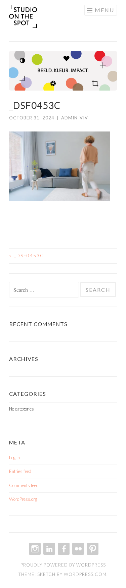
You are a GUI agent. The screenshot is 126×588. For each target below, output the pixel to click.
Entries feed (20, 471)
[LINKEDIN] (48, 549)
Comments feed (24, 485)
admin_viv (74, 117)
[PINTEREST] (91, 549)
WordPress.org (23, 499)
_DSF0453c (26, 255)
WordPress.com (85, 574)
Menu (104, 10)
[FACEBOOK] (63, 549)
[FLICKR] (77, 549)
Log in (14, 457)
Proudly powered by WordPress (63, 565)
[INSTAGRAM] (34, 549)
